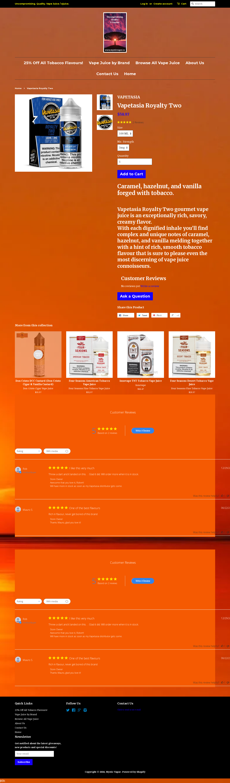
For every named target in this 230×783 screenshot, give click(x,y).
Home (130, 74)
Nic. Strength (125, 141)
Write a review (150, 286)
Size (120, 127)
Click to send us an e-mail (129, 710)
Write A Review (143, 430)
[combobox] (28, 451)
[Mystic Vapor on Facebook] (73, 710)
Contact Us (107, 74)
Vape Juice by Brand (109, 63)
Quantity (123, 155)
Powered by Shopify (133, 772)
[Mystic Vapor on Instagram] (85, 710)
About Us (195, 63)
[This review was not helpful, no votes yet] (228, 496)
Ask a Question (135, 296)
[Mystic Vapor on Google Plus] (79, 710)
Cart (183, 3)
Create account (162, 3)
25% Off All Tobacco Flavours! (53, 63)
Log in (144, 3)
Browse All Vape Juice (157, 63)
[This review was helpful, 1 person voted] (222, 496)
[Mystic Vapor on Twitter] (68, 710)
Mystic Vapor (113, 772)
